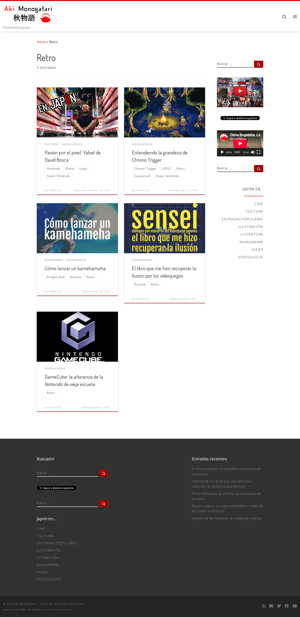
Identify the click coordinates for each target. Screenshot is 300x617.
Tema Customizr (60, 609)
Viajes (257, 249)
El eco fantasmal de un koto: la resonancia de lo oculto (226, 496)
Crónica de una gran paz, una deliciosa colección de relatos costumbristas (221, 484)
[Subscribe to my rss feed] (264, 606)
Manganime (251, 242)
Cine (258, 203)
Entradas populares (242, 219)
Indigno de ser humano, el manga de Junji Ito (227, 518)
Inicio (41, 41)
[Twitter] (279, 606)
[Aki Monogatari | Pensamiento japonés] (28, 12)
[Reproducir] (222, 152)
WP (23, 609)
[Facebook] (287, 606)
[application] (240, 143)
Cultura (254, 211)
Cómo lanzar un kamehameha (75, 268)
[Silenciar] (253, 152)
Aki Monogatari (25, 604)
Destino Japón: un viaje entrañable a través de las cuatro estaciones (227, 508)
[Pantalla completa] (259, 152)
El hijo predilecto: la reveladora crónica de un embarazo (226, 471)
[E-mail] (271, 606)
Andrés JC (55, 190)
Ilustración (251, 226)
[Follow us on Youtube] (294, 606)
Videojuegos (250, 257)
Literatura (252, 234)
